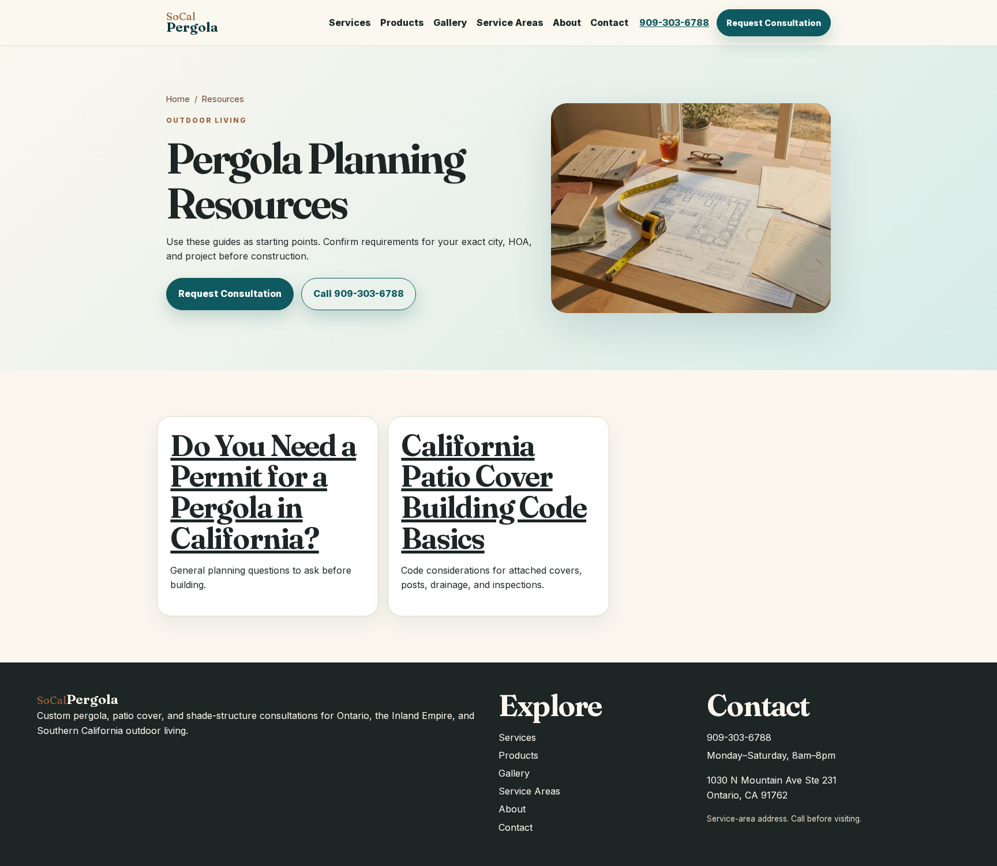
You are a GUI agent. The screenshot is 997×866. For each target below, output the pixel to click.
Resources (223, 99)
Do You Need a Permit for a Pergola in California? (263, 491)
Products (402, 22)
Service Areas (510, 22)
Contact (609, 22)
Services (350, 22)
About (567, 22)
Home (178, 99)
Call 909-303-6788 (358, 293)
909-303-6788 (674, 22)
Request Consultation (773, 23)
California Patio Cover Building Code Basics (493, 491)
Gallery (450, 22)
